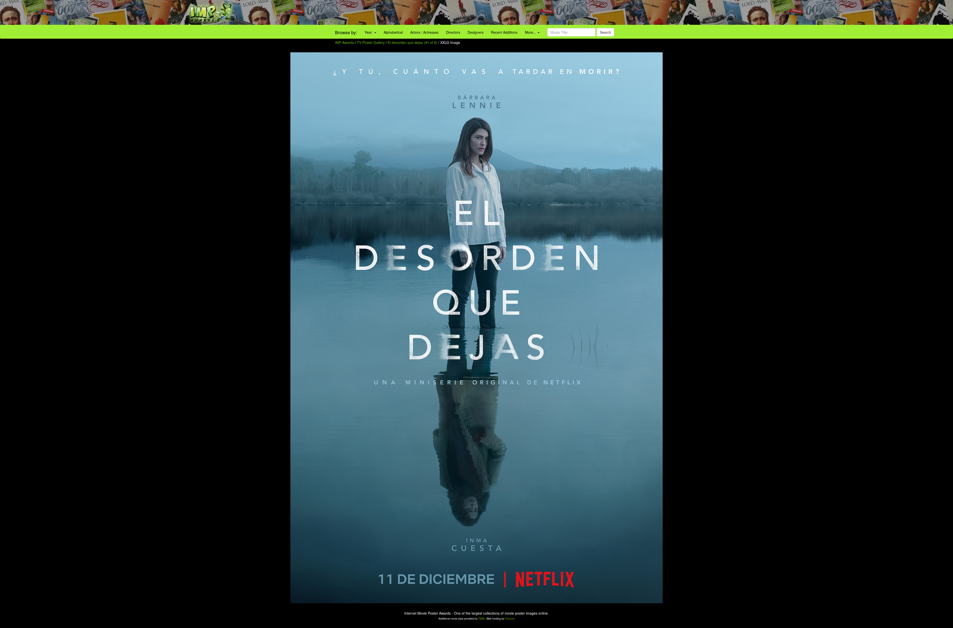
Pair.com (510, 618)
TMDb (481, 618)
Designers (475, 32)
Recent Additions (504, 32)
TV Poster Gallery (371, 42)
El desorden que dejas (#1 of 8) (412, 42)
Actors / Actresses (424, 32)
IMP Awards (344, 42)
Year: (369, 32)
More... (531, 32)
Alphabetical (393, 32)
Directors (453, 32)
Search (605, 32)
